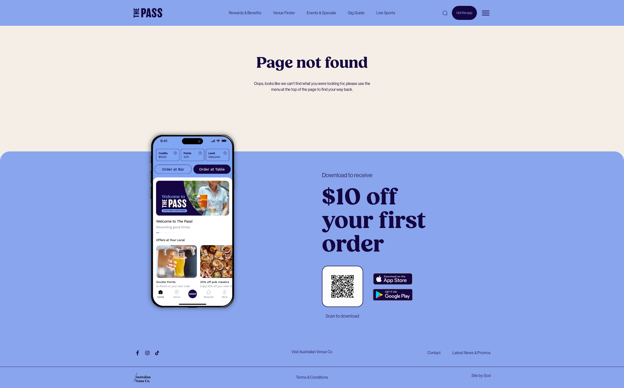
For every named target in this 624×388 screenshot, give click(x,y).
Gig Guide (356, 13)
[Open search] (445, 13)
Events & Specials (321, 13)
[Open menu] (486, 13)
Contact (434, 352)
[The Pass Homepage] (148, 13)
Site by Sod (481, 375)
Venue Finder (284, 13)
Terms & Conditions (312, 377)
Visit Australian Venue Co (312, 351)
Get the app (464, 15)
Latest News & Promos (471, 352)
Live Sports (385, 13)
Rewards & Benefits (245, 13)
